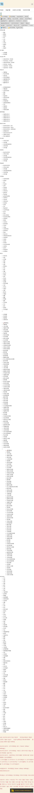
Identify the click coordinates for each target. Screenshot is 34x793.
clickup (5, 187)
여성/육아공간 (9, 25)
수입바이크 (5, 635)
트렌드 (4, 275)
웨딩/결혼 (3, 25)
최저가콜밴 (19, 755)
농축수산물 (5, 675)
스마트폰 (5, 647)
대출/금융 (5, 89)
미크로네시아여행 (7, 416)
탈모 (4, 716)
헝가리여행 (5, 402)
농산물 (4, 281)
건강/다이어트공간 (15, 23)
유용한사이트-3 (6, 117)
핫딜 (29, 750)
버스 (4, 37)
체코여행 (5, 392)
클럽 (4, 711)
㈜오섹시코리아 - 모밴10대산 (9, 129)
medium (5, 222)
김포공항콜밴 (7, 757)
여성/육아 (5, 95)
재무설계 (5, 695)
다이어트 (5, 302)
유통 (4, 685)
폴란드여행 (5, 397)
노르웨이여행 (6, 331)
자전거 (4, 694)
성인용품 (5, 52)
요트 (4, 673)
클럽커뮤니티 (11, 21)
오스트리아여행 (6, 385)
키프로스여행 (6, 393)
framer (5, 184)
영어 (4, 276)
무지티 (4, 628)
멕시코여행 (5, 435)
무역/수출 (5, 626)
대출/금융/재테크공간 (5, 23)
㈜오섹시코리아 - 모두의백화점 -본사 (9, 746)
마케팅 (4, 619)
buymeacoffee (6, 216)
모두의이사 (12, 759)
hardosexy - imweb (8, 60)
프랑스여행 (5, 398)
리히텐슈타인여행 (7, 345)
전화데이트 (5, 319)
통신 (4, 718)
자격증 (4, 692)
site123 (5, 189)
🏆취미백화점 (12, 16)
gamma (5, 192)
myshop (5, 194)
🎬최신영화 (3, 18)
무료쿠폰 (26, 16)
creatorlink (5, 228)
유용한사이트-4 (6, 119)
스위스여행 (5, 367)
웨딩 (11, 786)
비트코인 (5, 255)
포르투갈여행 (6, 395)
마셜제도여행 (6, 411)
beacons (5, 234)
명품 (4, 295)
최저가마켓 (5, 283)
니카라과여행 (6, 430)
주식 (4, 304)
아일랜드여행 (6, 374)
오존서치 (2, 779)
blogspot (5, 249)
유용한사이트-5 (6, 121)
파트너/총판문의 (6, 136)
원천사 (4, 680)
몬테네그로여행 (6, 348)
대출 (4, 271)
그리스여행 (5, 326)
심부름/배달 (5, 649)
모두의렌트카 (15, 764)
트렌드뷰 (21, 18)
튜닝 (4, 719)
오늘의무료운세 (20, 16)
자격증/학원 (5, 101)
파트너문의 (31, 775)
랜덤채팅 (5, 318)
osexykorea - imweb (8, 59)
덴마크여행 (5, 329)
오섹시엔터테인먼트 (7, 144)
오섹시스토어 (6, 140)
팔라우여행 (5, 421)
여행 (4, 262)
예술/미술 (5, 662)
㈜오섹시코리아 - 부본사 (8, 127)
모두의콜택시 (22, 762)
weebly (5, 246)
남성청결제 (5, 597)
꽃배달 (4, 595)
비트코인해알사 (28, 18)
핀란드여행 (5, 400)
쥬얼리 (4, 704)
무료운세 (5, 106)
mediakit (5, 237)
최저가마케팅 (23, 775)
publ (4, 185)
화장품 (4, 299)
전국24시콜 (26, 755)
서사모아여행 (6, 423)
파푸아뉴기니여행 (7, 419)
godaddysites (6, 196)
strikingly (2, 748)
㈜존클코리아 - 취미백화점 (7, 768)
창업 (4, 92)
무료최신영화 (6, 109)
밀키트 (4, 633)
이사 (4, 39)
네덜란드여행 (6, 328)
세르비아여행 (6, 364)
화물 (4, 41)
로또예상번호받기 (7, 87)
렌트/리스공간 (16, 25)
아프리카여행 (26, 10)
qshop (4, 180)
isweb (4, 240)
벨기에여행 (5, 355)
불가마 (4, 642)
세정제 (4, 643)
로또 (4, 269)
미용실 (4, 293)
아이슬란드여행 (6, 373)
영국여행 (5, 379)
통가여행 (5, 412)
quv (4, 182)
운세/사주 (5, 676)
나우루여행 (5, 404)
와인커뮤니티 (19, 21)
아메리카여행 (6, 445)
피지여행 (5, 414)
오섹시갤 (5, 147)
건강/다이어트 (6, 90)
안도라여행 (5, 376)
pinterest (5, 230)
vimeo (4, 225)
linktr (4, 213)
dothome (5, 190)
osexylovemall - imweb (8, 62)
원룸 (4, 678)
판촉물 (4, 723)
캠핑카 (4, 44)
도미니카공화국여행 (7, 431)
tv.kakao (5, 251)
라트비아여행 (6, 335)
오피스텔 (18, 782)
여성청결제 (5, 656)
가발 (4, 580)
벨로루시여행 (6, 357)
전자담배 (5, 697)
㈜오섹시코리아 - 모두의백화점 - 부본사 (10, 750)
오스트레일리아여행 (7, 405)
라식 (4, 607)
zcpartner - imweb (7, 66)
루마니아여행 (6, 338)
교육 (4, 588)
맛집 (4, 257)
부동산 (4, 288)
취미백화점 (16, 775)
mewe (4, 239)
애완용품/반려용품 (7, 650)
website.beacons (7, 235)
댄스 (4, 604)
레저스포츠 (5, 609)
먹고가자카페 (15, 18)
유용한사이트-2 (6, 116)
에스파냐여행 (6, 383)
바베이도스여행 (6, 438)
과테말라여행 (6, 426)
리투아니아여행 (6, 343)
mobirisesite (6, 178)
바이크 (4, 287)
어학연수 (5, 654)
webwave (5, 201)
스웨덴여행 (5, 366)
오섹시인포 (5, 146)
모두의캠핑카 (30, 759)
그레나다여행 (6, 428)
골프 (4, 585)
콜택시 (4, 34)
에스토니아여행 (6, 381)
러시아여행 (5, 336)
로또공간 (25, 21)
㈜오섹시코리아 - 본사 (8, 125)
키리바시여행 (6, 409)
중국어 (4, 307)
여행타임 (9, 18)
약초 (4, 652)
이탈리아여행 (6, 388)
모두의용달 (6, 764)
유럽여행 (8, 10)
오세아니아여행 (17, 10)
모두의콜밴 (4, 759)
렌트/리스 (5, 99)
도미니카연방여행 (7, 433)
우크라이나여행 (6, 386)
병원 (4, 94)
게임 (4, 583)
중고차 (4, 273)
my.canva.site (6, 244)
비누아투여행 (6, 417)
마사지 (4, 278)
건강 (4, 581)
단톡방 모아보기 (6, 134)
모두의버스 (5, 762)
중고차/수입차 (6, 707)
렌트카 (4, 36)
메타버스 (5, 266)
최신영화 (5, 54)
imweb (5, 242)
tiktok (4, 220)
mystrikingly (6, 209)
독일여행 (5, 333)
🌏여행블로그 (4, 27)
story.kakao (6, 215)
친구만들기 (5, 309)
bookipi (5, 203)
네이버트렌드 (6, 599)
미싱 (4, 630)
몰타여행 (5, 352)
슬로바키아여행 (6, 369)
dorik (4, 204)
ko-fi (4, 211)
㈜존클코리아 (6, 131)
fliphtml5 (5, 208)
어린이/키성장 (6, 97)
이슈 (4, 690)
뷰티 (4, 306)
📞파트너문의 (19, 27)
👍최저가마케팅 (11, 27)
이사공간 (31, 25)
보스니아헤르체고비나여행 (8, 359)
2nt (4, 206)
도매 (4, 285)
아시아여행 (5, 442)
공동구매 (9, 753)
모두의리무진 (13, 762)
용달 (4, 46)
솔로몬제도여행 (6, 424)
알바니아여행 (6, 378)
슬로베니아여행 (6, 371)
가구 (4, 578)
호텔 (4, 290)
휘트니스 (5, 726)
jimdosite (5, 223)
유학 (4, 687)
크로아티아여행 (6, 390)
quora (4, 247)
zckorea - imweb (7, 64)
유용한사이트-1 (6, 114)
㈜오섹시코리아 (6, 152)
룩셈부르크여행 (6, 342)
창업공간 (22, 23)
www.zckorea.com (7, 132)
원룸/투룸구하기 (4, 21)
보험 (4, 264)
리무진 (4, 42)
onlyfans (5, 218)
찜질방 (4, 280)
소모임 (4, 645)
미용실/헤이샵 (6, 631)
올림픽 (4, 669)
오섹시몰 (5, 142)
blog (4, 232)
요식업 (4, 259)
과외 (4, 586)
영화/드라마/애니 (6, 661)
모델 (4, 623)
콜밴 (4, 32)
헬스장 (4, 292)
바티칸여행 (5, 354)
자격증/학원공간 (24, 25)
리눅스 (4, 614)
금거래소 (5, 593)
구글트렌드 (5, 592)
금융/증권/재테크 (6, 102)
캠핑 (4, 709)
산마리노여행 (6, 362)
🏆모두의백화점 (4, 16)
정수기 (4, 699)
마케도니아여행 (6, 347)
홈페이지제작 (6, 730)
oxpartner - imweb (7, 67)
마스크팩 (5, 618)
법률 (4, 297)
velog (4, 227)
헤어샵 (29, 782)
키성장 (4, 712)
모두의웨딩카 (20, 759)
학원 (4, 590)
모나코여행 (5, 340)
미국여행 (5, 436)
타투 (4, 714)
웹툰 (4, 300)
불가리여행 (5, 360)
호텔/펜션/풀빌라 (6, 728)
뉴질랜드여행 (6, 407)
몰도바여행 (5, 350)
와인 (4, 268)
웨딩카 (4, 48)
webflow (5, 197)
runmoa (5, 199)
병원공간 (27, 23)
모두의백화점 (9, 775)
